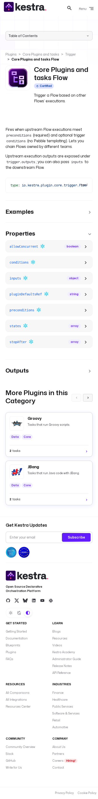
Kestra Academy (63, 652)
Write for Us (14, 768)
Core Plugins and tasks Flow (35, 59)
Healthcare (60, 700)
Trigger (70, 54)
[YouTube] (42, 600)
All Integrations (16, 700)
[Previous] (76, 398)
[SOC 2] (11, 552)
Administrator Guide (66, 659)
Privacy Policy (64, 793)
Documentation (17, 638)
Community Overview (20, 747)
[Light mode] (11, 613)
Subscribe (76, 537)
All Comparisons (17, 693)
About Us (58, 747)
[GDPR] (24, 552)
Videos (57, 645)
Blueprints (13, 645)
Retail (56, 720)
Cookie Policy (87, 793)
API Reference (61, 673)
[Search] (69, 8)
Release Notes (62, 666)
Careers (63, 761)
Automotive (60, 727)
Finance (58, 693)
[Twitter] (16, 600)
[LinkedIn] (33, 600)
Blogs (56, 631)
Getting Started (16, 631)
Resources (59, 638)
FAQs (9, 659)
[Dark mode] (19, 613)
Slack (10, 754)
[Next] (88, 398)
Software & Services (66, 713)
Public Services (62, 706)
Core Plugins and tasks (41, 54)
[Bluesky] (25, 600)
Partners (58, 754)
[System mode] (28, 613)
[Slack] (51, 600)
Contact (58, 768)
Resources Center (18, 706)
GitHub (11, 761)
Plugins (11, 54)
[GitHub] (8, 600)
